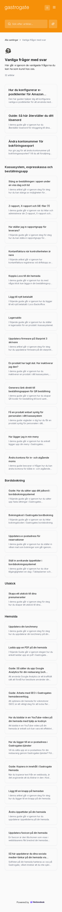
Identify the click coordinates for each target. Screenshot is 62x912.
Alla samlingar (11, 40)
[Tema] (47, 7)
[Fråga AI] (53, 24)
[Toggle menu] (54, 7)
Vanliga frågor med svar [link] (34, 40)
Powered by (23, 902)
